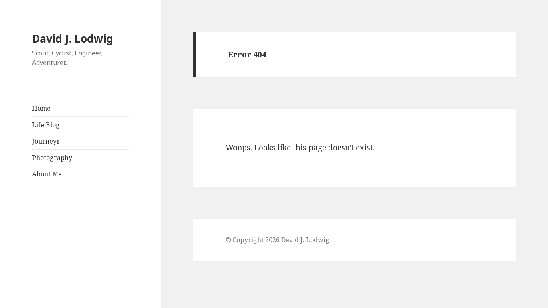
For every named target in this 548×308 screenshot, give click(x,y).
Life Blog (46, 124)
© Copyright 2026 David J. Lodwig (277, 239)
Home (41, 108)
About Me (47, 174)
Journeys (45, 141)
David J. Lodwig (72, 38)
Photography (52, 157)
